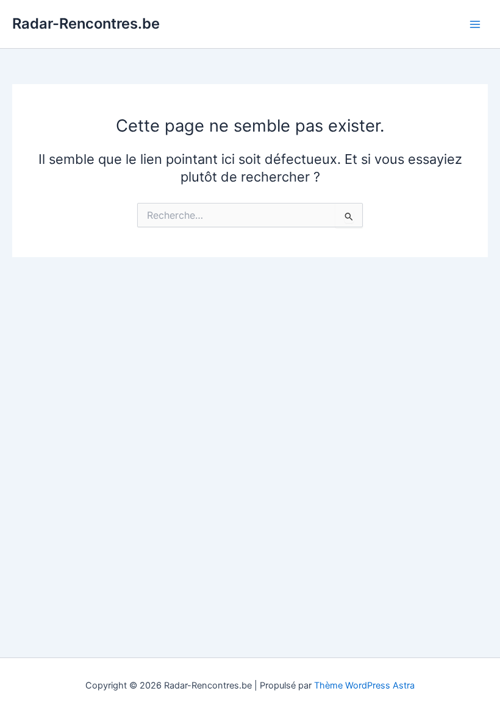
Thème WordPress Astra (364, 685)
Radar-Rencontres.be (86, 23)
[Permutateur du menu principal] (475, 24)
